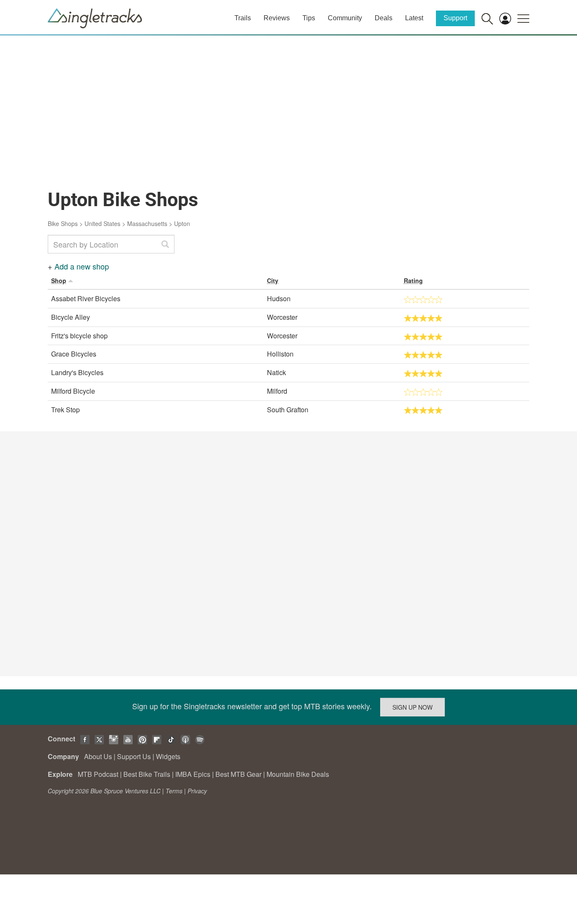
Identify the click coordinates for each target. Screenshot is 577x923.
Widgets (168, 756)
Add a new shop (81, 266)
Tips (308, 18)
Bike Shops (63, 223)
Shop (58, 280)
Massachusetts (147, 223)
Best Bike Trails (146, 774)
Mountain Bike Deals (298, 774)
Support (455, 18)
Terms (174, 791)
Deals (383, 18)
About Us (98, 756)
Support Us (134, 756)
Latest (414, 18)
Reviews (277, 18)
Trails (242, 18)
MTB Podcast (98, 774)
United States (102, 223)
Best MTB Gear (238, 774)
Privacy (197, 791)
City (272, 280)
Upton (182, 223)
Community (345, 18)
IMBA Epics (192, 774)
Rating (413, 280)
